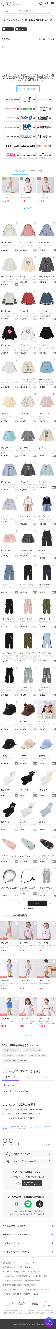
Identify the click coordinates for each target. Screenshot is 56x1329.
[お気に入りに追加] (16, 923)
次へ (37, 903)
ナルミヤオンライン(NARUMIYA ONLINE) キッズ (21, 1118)
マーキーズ (21, 1055)
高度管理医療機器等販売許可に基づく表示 (19, 1285)
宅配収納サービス (29, 1294)
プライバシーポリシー (23, 1263)
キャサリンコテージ (37, 1055)
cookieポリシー (9, 1276)
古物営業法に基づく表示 (12, 1280)
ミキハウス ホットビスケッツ (15, 1061)
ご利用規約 (7, 1263)
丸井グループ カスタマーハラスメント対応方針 (21, 1272)
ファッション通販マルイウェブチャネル (15, 1127)
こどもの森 (8, 1055)
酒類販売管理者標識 (32, 1280)
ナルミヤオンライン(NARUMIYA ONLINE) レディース (23, 1109)
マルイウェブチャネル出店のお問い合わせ (19, 1289)
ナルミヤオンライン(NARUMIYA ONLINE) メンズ (21, 1114)
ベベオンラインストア (32, 1050)
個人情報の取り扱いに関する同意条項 (17, 1267)
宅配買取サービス (10, 1294)
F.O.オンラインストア (11, 1050)
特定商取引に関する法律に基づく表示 (33, 1276)
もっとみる (28, 207)
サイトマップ (44, 1289)
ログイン (49, 1145)
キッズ (13, 1128)
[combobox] (28, 11)
